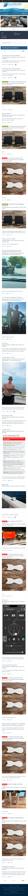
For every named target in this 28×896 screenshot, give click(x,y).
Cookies (17, 886)
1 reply (9, 732)
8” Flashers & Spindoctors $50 (15, 158)
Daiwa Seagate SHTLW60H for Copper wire (12, 522)
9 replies (10, 122)
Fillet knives (5, 343)
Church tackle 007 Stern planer (9, 665)
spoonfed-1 (13, 601)
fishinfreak (13, 666)
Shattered (4, 57)
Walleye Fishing (21, 888)
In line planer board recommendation (11, 55)
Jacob (12, 115)
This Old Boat (22, 486)
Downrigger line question (8, 866)
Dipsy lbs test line (6, 113)
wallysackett (13, 57)
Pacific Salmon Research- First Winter (13, 724)
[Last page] (26, 51)
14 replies (11, 517)
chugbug (13, 344)
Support (5, 893)
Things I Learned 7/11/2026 (8, 239)
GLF (7, 1)
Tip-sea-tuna (13, 358)
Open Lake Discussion (18, 725)
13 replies (10, 353)
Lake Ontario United (12, 887)
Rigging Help (5, 484)
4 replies (11, 64)
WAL (9, 1)
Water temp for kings (7, 415)
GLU (11, 1)
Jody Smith (13, 253)
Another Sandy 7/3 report (8, 357)
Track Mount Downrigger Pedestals (17, 81)
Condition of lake (6, 429)
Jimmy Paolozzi (14, 240)
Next (23, 51)
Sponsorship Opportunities (13, 893)
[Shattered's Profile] (14, 29)
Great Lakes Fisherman (12, 888)
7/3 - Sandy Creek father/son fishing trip (12, 297)
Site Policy (5, 890)
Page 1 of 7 (14, 51)
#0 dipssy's (5, 600)
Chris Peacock (14, 523)
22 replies (10, 293)
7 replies (10, 425)
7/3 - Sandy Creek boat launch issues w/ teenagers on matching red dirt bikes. (12, 251)
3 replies (10, 339)
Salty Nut (13, 486)
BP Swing (13, 868)
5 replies (10, 246)
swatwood (13, 417)
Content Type (6, 42)
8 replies (10, 876)
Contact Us (11, 886)
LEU (5, 1)
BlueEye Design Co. (14, 891)
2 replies (11, 109)
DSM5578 (13, 431)
